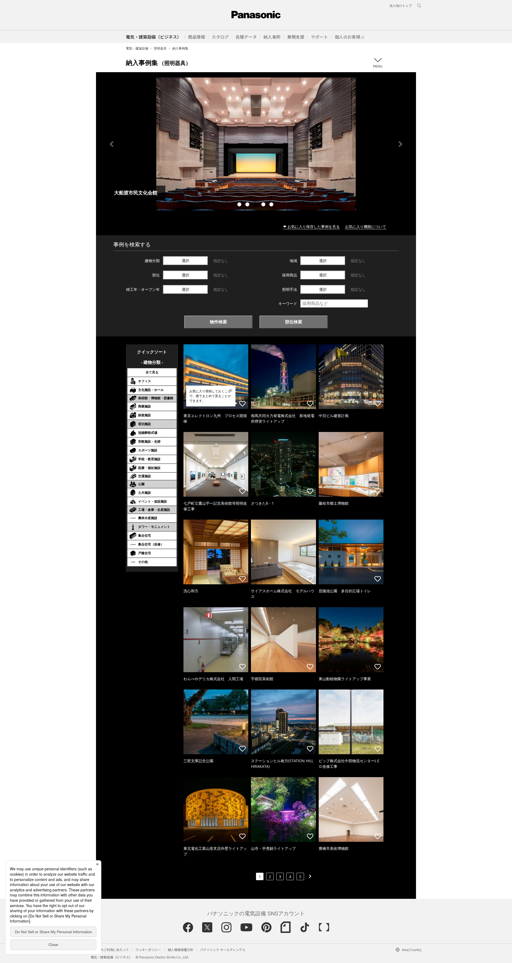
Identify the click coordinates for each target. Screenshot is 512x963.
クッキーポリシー (148, 949)
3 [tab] (256, 205)
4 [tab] (264, 205)
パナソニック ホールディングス (222, 949)
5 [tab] (272, 205)
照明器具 (160, 48)
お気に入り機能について (365, 226)
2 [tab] (248, 205)
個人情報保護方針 (180, 949)
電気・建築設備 (137, 48)
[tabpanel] (256, 143)
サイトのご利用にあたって (110, 949)
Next (400, 144)
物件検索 (218, 322)
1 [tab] (240, 205)
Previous (111, 144)
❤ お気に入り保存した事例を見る (311, 226)
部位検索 (293, 322)
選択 (185, 260)
